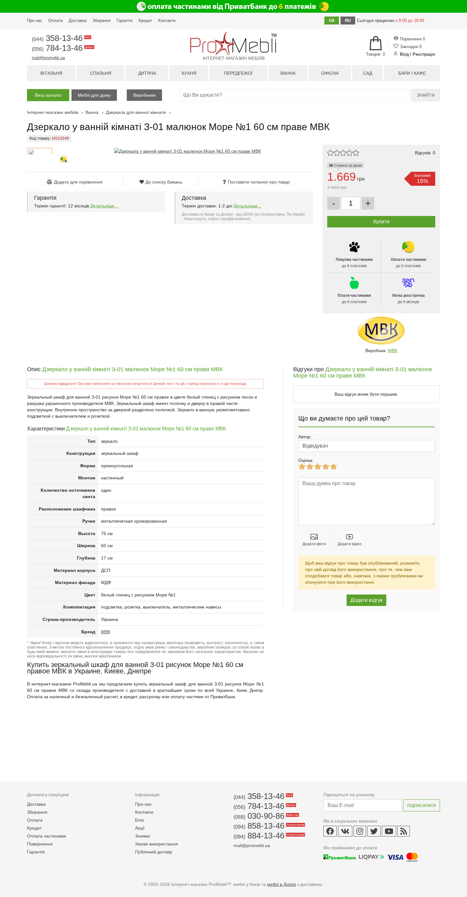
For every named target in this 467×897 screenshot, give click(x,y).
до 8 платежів (354, 262)
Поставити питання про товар (259, 181)
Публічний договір (153, 851)
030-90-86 (265, 816)
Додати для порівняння (78, 181)
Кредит (145, 20)
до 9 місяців (408, 298)
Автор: (305, 436)
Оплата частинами (46, 835)
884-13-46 (268, 835)
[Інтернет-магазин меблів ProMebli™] (233, 43)
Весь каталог (48, 95)
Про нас (34, 20)
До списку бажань (164, 181)
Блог (140, 820)
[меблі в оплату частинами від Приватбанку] (233, 6)
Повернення (40, 843)
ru (348, 20)
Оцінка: (306, 460)
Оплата (55, 20)
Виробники (144, 95)
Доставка (77, 20)
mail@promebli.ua (48, 57)
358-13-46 (61, 38)
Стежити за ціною (347, 165)
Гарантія (124, 20)
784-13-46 (62, 48)
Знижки (142, 835)
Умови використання (156, 843)
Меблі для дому (94, 95)
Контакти (166, 20)
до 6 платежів (408, 262)
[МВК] (381, 330)
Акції (140, 828)
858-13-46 (268, 826)
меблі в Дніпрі (281, 884)
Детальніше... (104, 205)
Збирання (101, 20)
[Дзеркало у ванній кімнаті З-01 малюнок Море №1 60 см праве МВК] (187, 151)
